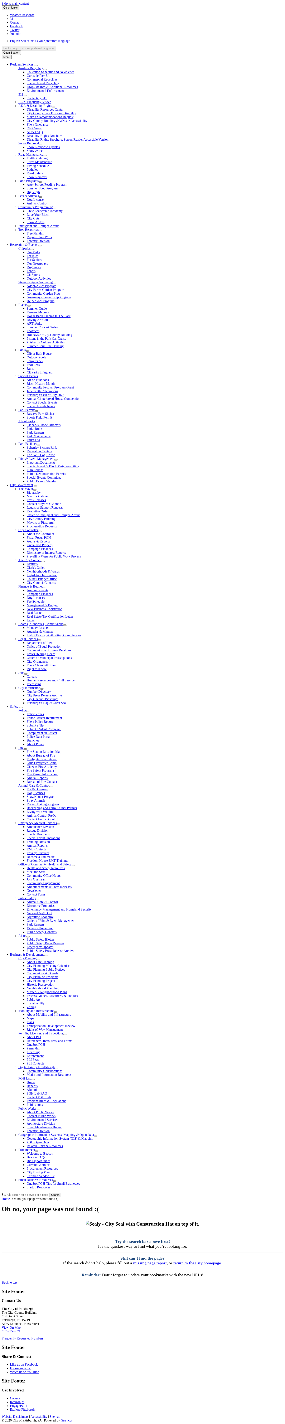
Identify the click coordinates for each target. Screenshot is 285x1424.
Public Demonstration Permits (46, 474)
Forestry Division (38, 241)
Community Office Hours (44, 875)
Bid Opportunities (38, 1161)
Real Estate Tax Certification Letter (50, 616)
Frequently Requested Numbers (22, 1338)
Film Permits (35, 470)
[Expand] (36, 65)
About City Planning (40, 962)
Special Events (28, 376)
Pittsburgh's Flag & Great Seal (47, 703)
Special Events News (41, 406)
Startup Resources (38, 1187)
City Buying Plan (38, 1172)
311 (20, 94)
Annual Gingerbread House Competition (53, 398)
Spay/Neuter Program (41, 796)
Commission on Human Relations (49, 650)
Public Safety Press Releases (45, 943)
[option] (146, 41)
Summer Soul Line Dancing (45, 346)
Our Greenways (37, 263)
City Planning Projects (41, 981)
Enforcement (35, 1056)
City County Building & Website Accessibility (57, 120)
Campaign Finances (40, 549)
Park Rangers (35, 432)
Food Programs (28, 181)
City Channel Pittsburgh (42, 699)
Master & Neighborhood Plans (47, 992)
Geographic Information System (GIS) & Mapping (60, 1138)
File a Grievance (37, 124)
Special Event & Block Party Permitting (53, 466)
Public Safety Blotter (40, 939)
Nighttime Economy (40, 917)
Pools (22, 350)
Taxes (30, 620)
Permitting (33, 1048)
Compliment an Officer (42, 733)
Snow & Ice (35, 151)
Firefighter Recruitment (42, 759)
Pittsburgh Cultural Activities (46, 342)
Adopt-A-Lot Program (41, 286)
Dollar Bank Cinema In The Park (49, 316)
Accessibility (38, 1416)
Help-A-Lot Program (40, 301)
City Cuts (33, 218)
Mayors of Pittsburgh (40, 522)
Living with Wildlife (40, 812)
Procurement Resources (42, 1168)
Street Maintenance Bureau (44, 1127)
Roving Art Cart (37, 320)
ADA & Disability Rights (35, 105)
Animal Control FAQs (41, 815)
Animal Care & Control (33, 785)
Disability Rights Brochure (44, 135)
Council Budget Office (42, 579)
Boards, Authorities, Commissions (40, 624)
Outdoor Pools (36, 357)
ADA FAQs (35, 132)
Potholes (32, 169)
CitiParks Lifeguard (40, 372)
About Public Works (40, 1112)
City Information (29, 688)
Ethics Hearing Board (41, 654)
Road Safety (35, 173)
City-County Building (41, 519)
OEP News (34, 128)
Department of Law (40, 643)
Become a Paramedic (40, 857)
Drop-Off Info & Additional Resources (52, 87)
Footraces (33, 331)
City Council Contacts (41, 582)
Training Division (38, 842)
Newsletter (34, 890)
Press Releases (36, 500)
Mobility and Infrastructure (36, 1011)
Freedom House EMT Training (47, 860)
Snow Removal (28, 143)
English (40, 41)
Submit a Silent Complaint (44, 729)
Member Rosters (37, 627)
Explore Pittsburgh (22, 1409)
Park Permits (26, 410)
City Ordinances (37, 661)
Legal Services (28, 639)
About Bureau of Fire (41, 755)
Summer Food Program (42, 188)
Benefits (32, 1086)
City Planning (27, 958)
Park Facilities (27, 443)
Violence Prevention (40, 928)
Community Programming (35, 207)
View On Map (11, 1327)
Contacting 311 (37, 98)
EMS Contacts (36, 849)
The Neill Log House (41, 455)
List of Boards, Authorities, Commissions (54, 635)
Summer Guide (37, 308)
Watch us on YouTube (24, 1372)
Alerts (22, 935)
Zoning (31, 1007)
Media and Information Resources (49, 1074)
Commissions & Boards (42, 973)
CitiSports (33, 274)
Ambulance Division (40, 827)
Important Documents (41, 462)
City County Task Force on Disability (51, 113)
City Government (21, 485)
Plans (30, 1022)
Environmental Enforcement (45, 90)
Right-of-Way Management (45, 1029)
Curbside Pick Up (38, 75)
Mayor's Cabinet (37, 496)
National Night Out (39, 913)
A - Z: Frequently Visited (34, 102)
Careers (32, 676)
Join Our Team (36, 879)
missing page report (150, 1263)
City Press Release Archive (44, 695)
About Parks (26, 421)
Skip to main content (15, 3)
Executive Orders (38, 511)
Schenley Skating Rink (42, 447)
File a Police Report (40, 721)
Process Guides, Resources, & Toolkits (52, 996)
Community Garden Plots (43, 293)
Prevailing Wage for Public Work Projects (54, 556)
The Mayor (25, 489)
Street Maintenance (39, 162)
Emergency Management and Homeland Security (59, 909)
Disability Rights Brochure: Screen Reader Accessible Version (67, 139)
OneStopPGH (36, 1044)
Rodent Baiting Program (43, 804)
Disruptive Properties (40, 905)
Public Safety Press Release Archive (50, 950)
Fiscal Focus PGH (39, 537)
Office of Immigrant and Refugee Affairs (53, 515)
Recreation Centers (39, 451)
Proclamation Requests (42, 526)
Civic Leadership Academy (45, 211)
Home (31, 1082)
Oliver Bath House (39, 353)
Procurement (26, 1150)
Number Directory (39, 691)
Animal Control (37, 203)
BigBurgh (33, 192)
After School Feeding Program (47, 184)
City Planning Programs (42, 977)
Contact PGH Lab (39, 1097)
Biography (34, 492)
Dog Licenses (36, 597)
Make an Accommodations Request (50, 117)
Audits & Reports (38, 541)
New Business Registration (44, 609)
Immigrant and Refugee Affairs (38, 226)
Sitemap (55, 1416)
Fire (21, 748)
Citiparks (24, 248)
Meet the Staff (36, 872)
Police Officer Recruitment (44, 718)
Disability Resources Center (45, 109)
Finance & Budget (30, 586)
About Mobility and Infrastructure (49, 1014)
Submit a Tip (35, 725)
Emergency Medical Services (37, 823)
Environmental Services (42, 1119)
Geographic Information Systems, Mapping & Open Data (56, 1134)
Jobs (21, 673)
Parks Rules (34, 428)
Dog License (35, 199)
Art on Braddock (38, 380)
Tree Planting (35, 233)
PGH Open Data (38, 1142)
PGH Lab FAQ (37, 1093)
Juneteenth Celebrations (42, 391)
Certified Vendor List (40, 1176)
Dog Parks (34, 267)
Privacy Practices (38, 853)
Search (6, 1194)
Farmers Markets (38, 312)
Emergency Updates (40, 947)
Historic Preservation (40, 984)
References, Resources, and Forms (49, 1041)
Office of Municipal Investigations (49, 658)
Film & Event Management (36, 458)
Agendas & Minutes (40, 631)
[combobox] (29, 48)
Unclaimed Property (40, 545)
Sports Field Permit (39, 417)
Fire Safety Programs (40, 770)
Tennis (31, 271)
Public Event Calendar (41, 481)
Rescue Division (37, 830)
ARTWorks (34, 323)
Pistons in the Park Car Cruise (46, 338)
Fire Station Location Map (44, 751)
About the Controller (40, 534)
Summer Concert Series (42, 327)
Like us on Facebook (24, 1364)
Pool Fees (33, 365)
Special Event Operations (43, 838)
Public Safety (27, 898)
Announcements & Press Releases (49, 887)
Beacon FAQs (36, 1157)
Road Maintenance (30, 154)
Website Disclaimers (15, 1416)
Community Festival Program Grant (50, 387)
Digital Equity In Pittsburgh (36, 1067)
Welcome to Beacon (40, 1153)
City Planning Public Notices (46, 969)
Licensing (33, 1052)
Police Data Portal (38, 736)
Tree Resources (28, 229)
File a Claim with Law (41, 665)
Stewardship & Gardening (35, 282)
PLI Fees (33, 1059)
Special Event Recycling (43, 83)
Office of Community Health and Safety (44, 864)
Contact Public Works (41, 1116)
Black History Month (41, 383)
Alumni (32, 1089)
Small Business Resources (35, 1180)
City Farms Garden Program (45, 289)
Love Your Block (38, 214)
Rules (30, 368)
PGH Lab (24, 1078)
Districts (32, 564)
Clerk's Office (36, 567)
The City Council (29, 560)
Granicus (67, 1420)
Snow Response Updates (43, 147)
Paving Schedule (38, 166)
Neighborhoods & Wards (43, 571)
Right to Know (37, 669)
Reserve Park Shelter (40, 413)
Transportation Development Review (51, 1026)
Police (22, 710)
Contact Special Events (42, 402)
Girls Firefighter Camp (42, 763)
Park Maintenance (38, 436)
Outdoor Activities (39, 278)
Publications (35, 1104)
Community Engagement (43, 883)
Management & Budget (42, 605)
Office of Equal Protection (44, 646)
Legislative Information (42, 575)
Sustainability (35, 1003)
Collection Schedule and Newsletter (50, 72)
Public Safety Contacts (42, 932)
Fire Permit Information (42, 774)
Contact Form (36, 894)
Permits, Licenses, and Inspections (40, 1033)
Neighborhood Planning (42, 988)
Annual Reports (37, 778)
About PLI (34, 1037)
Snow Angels (35, 222)
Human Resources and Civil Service (50, 680)
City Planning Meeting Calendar (48, 965)
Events (22, 304)
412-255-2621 (11, 1331)
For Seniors (34, 259)
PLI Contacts (35, 1063)
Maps (30, 1018)
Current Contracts (38, 1165)
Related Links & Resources (45, 1146)
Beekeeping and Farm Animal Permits (52, 808)
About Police (35, 744)
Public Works (27, 1108)
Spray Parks (35, 361)
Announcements (37, 590)
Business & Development (27, 954)
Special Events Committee (44, 477)
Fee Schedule (35, 601)
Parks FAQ (34, 440)
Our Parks (33, 252)
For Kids (32, 256)
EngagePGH (18, 1406)
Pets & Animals (28, 196)
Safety (14, 706)
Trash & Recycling (30, 68)
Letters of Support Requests (45, 507)
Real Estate (34, 612)
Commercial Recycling (42, 79)
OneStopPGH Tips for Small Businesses (53, 1183)
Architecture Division (41, 1123)
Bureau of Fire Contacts (42, 781)
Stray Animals (36, 800)
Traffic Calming (37, 158)
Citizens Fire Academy (42, 766)
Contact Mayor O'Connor (44, 504)
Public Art (33, 999)
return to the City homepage (197, 1263)
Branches (33, 740)
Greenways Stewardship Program (49, 297)
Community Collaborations (44, 1071)
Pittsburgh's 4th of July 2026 (45, 395)
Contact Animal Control (42, 819)
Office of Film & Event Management (51, 920)
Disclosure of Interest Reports (46, 552)
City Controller (28, 530)
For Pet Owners (37, 789)
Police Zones (35, 714)
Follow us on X (20, 1368)
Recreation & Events (23, 244)
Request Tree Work (39, 237)
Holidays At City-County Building (49, 335)
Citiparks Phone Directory (44, 425)
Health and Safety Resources (46, 868)
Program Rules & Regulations (46, 1101)
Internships (34, 684)
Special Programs (38, 834)
